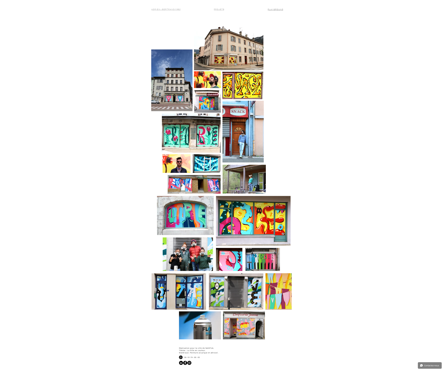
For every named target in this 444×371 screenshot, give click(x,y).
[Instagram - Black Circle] (189, 363)
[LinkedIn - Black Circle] (181, 363)
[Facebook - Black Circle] (185, 363)
